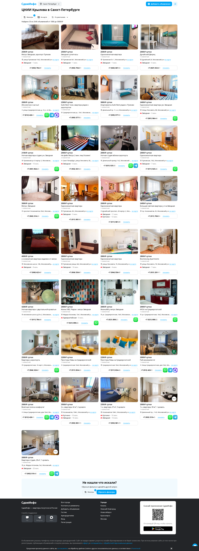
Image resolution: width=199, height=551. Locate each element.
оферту (86, 543)
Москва (104, 519)
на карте (56, 60)
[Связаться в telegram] (51, 115)
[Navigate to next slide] (56, 36)
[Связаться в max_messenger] (56, 115)
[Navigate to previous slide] (24, 36)
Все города (65, 502)
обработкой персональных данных (118, 543)
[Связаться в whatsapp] (46, 115)
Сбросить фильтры (106, 492)
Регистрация (66, 522)
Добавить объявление (70, 509)
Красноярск (105, 515)
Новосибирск (106, 512)
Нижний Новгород (108, 509)
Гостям (64, 512)
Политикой (136, 548)
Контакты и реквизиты (70, 506)
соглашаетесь (62, 548)
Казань (103, 506)
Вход (63, 519)
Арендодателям (67, 515)
